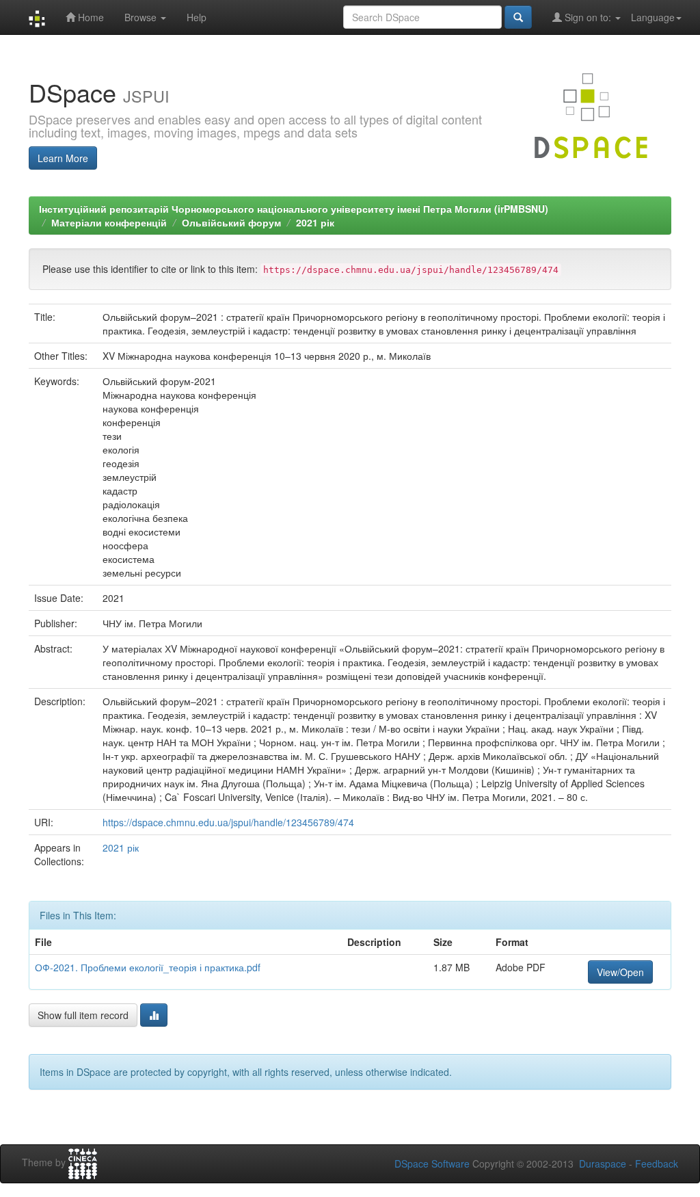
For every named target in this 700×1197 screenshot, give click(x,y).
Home (89, 17)
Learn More (63, 158)
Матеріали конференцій (109, 222)
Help (196, 17)
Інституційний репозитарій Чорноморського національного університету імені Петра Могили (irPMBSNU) (293, 208)
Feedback (656, 1163)
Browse (141, 17)
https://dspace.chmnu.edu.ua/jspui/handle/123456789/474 (228, 822)
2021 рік (315, 222)
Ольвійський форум (231, 222)
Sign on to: (588, 17)
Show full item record (83, 1015)
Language (653, 17)
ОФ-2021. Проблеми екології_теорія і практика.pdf (147, 967)
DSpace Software (432, 1163)
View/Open (620, 972)
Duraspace (602, 1163)
